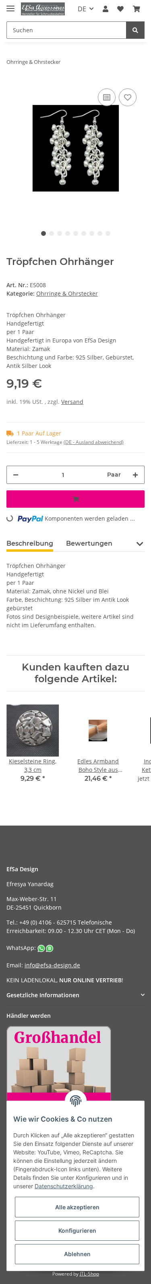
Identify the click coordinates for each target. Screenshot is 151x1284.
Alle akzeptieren (77, 1207)
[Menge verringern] (16, 474)
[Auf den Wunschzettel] (128, 97)
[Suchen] (135, 30)
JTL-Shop (89, 1273)
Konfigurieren (77, 1230)
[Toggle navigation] (10, 5)
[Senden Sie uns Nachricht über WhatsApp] (45, 948)
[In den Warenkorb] (75, 499)
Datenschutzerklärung (64, 1186)
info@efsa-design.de (52, 965)
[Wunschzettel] (120, 9)
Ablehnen (77, 1253)
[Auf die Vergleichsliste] (107, 97)
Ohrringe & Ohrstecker (67, 293)
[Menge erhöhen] (135, 474)
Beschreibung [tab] (29, 543)
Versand (72, 402)
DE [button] (82, 8)
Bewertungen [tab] (89, 543)
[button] (105, 9)
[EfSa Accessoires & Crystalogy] (43, 9)
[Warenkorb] (136, 9)
